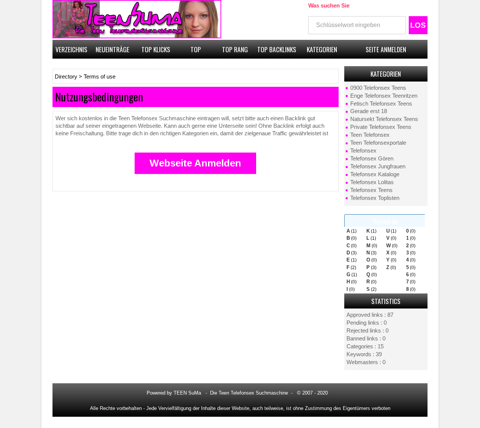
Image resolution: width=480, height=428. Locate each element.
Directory (66, 77)
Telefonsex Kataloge (374, 174)
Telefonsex (363, 151)
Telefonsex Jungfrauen (377, 166)
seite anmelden (386, 49)
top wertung (195, 51)
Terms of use (100, 77)
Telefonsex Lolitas (372, 182)
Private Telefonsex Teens (380, 127)
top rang (235, 49)
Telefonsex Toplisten (374, 198)
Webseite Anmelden (195, 163)
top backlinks (276, 49)
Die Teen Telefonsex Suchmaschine (249, 393)
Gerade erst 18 (368, 111)
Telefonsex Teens (371, 190)
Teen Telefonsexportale (378, 143)
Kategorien (322, 49)
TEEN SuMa (187, 393)
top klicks (155, 49)
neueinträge (112, 49)
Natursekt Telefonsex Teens (384, 119)
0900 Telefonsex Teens (378, 88)
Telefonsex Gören (371, 159)
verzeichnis (71, 49)
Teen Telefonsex (370, 135)
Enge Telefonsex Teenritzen (383, 96)
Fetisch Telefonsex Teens (381, 104)
